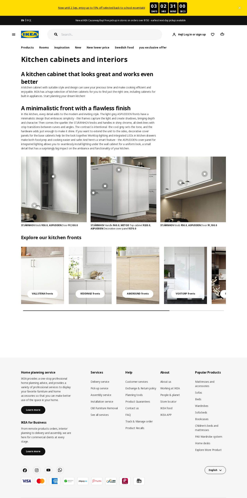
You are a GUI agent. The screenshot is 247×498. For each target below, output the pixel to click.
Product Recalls (134, 428)
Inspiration (62, 47)
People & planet (170, 395)
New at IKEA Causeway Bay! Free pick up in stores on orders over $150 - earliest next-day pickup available (131, 20)
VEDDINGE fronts (90, 293)
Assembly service (101, 395)
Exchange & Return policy (140, 388)
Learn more (33, 410)
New (78, 47)
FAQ (128, 415)
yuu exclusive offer (152, 47)
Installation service (102, 401)
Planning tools (134, 395)
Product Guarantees (137, 401)
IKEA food (166, 408)
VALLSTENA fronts (42, 293)
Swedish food (124, 47)
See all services (100, 415)
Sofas (198, 392)
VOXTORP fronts (185, 293)
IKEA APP (166, 415)
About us (165, 381)
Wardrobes (201, 406)
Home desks (202, 443)
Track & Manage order (138, 421)
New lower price (98, 47)
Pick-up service (99, 388)
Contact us (132, 408)
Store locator (168, 401)
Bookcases (202, 419)
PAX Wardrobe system (208, 436)
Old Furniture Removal (104, 408)
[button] (224, 279)
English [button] (213, 470)
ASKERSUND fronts (138, 293)
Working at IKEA (170, 388)
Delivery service (100, 381)
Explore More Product (208, 450)
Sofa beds (201, 412)
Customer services (136, 381)
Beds (198, 399)
